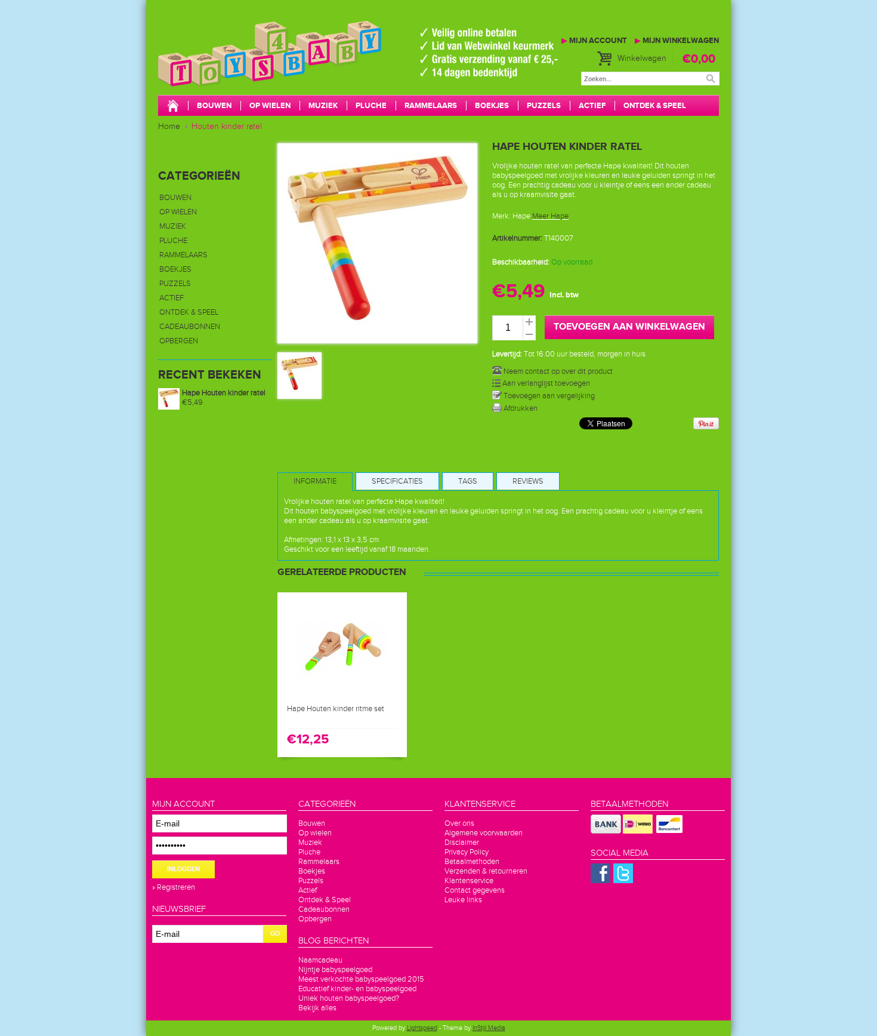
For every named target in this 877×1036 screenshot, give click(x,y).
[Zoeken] (710, 78)
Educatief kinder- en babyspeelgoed (357, 989)
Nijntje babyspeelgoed (335, 969)
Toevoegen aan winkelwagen (629, 327)
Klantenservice (468, 881)
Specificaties (397, 481)
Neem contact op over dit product (557, 371)
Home (169, 126)
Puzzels (544, 105)
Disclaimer (461, 842)
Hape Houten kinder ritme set (335, 709)
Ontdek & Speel (654, 105)
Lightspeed (422, 1028)
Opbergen (178, 341)
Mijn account (594, 40)
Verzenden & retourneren (485, 871)
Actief (592, 105)
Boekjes (492, 105)
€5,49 (192, 402)
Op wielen (270, 105)
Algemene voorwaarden (483, 833)
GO (275, 933)
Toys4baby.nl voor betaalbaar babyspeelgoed (337, 66)
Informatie (315, 481)
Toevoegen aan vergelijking (548, 396)
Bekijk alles (317, 1008)
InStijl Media (489, 1028)
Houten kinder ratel (227, 126)
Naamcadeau (320, 960)
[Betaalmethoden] (606, 831)
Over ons (459, 823)
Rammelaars (430, 105)
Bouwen (214, 105)
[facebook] (600, 881)
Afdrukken (520, 408)
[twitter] (623, 881)
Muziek (323, 105)
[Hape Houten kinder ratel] (299, 392)
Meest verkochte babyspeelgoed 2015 (361, 979)
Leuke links (463, 900)
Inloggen (183, 869)
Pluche (371, 105)
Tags (467, 481)
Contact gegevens (474, 890)
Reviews (528, 481)
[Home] (173, 107)
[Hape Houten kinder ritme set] (342, 692)
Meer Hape (550, 216)
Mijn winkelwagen (677, 40)
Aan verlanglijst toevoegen (545, 383)
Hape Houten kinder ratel (223, 393)
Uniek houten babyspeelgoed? (348, 998)
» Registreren (173, 887)
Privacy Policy (466, 852)
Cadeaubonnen (189, 326)
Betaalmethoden (471, 861)
